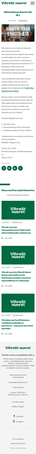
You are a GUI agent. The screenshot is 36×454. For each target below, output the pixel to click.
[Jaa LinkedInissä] (14, 168)
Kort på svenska (18, 402)
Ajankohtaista (23, 20)
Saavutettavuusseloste (18, 443)
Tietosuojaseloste (18, 439)
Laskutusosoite (18, 387)
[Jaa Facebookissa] (4, 168)
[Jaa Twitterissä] (9, 168)
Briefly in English (18, 406)
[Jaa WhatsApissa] (20, 168)
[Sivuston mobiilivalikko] (32, 3)
